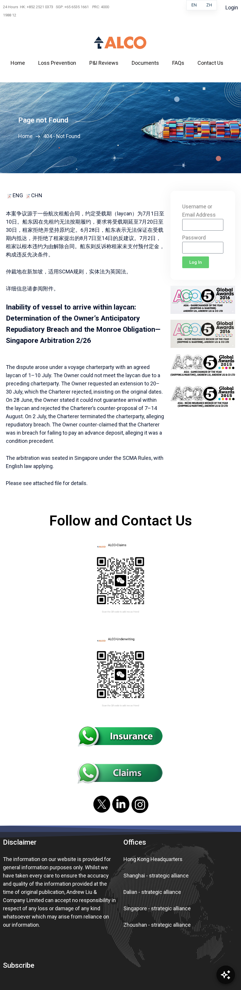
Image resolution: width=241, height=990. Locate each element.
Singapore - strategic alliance (157, 908)
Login (231, 7)
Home (26, 136)
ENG (17, 195)
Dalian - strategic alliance (152, 892)
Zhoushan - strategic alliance (157, 925)
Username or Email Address (199, 210)
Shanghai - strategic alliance (156, 875)
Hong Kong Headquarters (153, 859)
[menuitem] (21, 63)
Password (194, 237)
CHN (36, 195)
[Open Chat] (225, 974)
